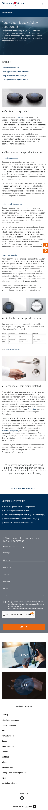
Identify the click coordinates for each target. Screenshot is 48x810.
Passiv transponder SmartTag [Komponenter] (19, 507)
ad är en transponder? (12, 68)
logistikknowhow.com (13, 349)
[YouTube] (22, 798)
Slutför (24, 627)
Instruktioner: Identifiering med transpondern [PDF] (21, 519)
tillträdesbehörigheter (10, 431)
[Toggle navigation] (43, 2)
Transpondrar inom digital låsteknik (15, 80)
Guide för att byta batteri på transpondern (18, 523)
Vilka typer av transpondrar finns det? (16, 72)
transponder (21, 117)
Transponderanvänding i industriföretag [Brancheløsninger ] (24, 515)
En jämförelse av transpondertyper (15, 76)
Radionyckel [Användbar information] (17, 511)
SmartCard (32, 409)
